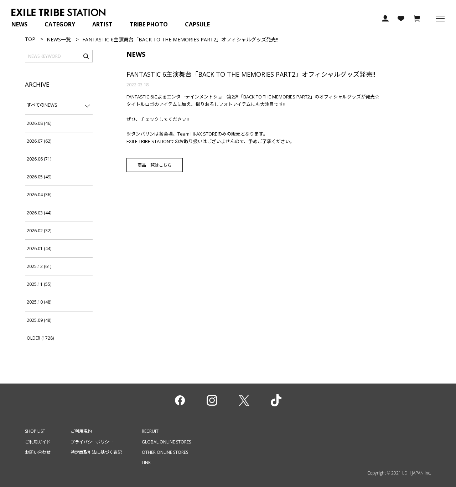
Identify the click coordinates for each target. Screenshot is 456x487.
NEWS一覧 (59, 39)
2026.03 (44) (39, 213)
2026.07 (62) (39, 141)
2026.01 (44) (39, 248)
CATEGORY (60, 24)
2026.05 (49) (39, 177)
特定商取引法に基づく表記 (96, 452)
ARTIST (102, 24)
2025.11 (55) (39, 284)
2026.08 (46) (39, 123)
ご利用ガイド (38, 442)
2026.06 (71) (39, 159)
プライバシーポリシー (92, 442)
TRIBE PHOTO (149, 24)
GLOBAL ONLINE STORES (166, 442)
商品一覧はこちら (155, 165)
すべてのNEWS (42, 105)
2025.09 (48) (39, 320)
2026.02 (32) (39, 231)
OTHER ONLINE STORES (165, 452)
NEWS (19, 24)
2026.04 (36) (39, 195)
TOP (30, 39)
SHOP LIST (35, 431)
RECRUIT (150, 431)
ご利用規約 (81, 431)
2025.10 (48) (39, 302)
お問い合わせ (38, 452)
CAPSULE (197, 24)
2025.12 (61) (39, 266)
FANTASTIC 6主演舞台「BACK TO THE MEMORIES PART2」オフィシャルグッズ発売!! (250, 74)
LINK (146, 463)
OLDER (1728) (40, 338)
